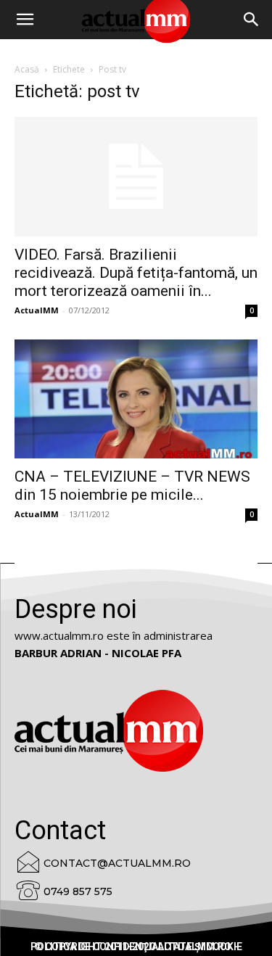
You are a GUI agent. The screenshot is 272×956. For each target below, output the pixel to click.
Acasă (27, 69)
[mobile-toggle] (24, 19)
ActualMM (37, 310)
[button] (251, 19)
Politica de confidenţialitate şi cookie (136, 946)
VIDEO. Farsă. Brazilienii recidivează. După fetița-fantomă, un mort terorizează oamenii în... (136, 273)
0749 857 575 (78, 891)
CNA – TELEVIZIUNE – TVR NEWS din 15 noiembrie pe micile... (132, 485)
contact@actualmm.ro (117, 863)
